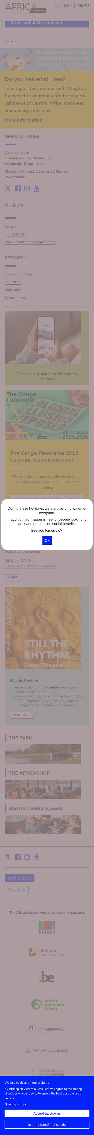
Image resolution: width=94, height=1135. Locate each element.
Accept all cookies (47, 1113)
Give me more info (18, 1104)
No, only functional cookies (47, 1124)
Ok (47, 540)
